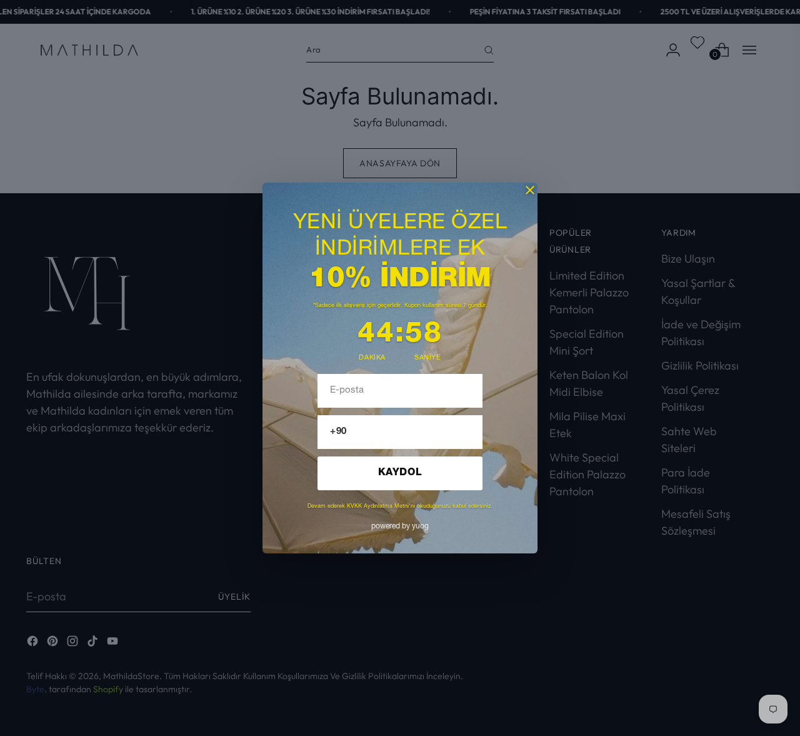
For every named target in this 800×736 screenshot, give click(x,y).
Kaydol (400, 473)
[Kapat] (530, 190)
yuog (400, 526)
